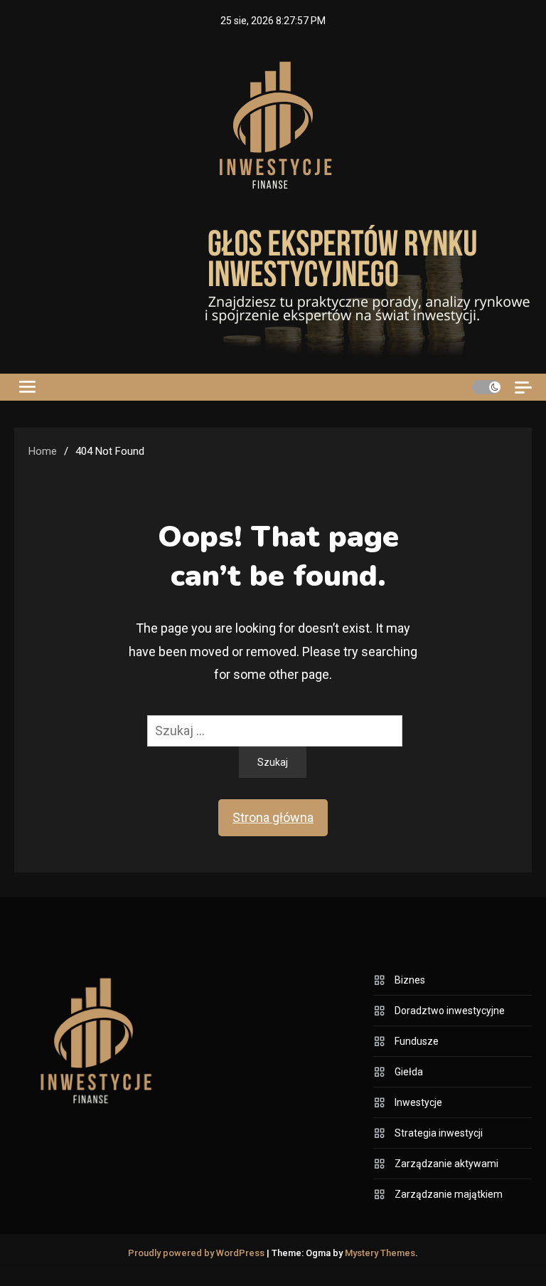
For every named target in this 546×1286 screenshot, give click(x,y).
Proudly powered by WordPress (197, 1253)
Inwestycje (418, 1102)
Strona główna (273, 817)
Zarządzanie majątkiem (449, 1194)
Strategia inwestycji (439, 1133)
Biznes (410, 980)
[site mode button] (486, 387)
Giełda (409, 1071)
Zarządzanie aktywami (446, 1163)
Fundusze (417, 1041)
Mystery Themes (380, 1253)
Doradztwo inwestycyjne (450, 1010)
